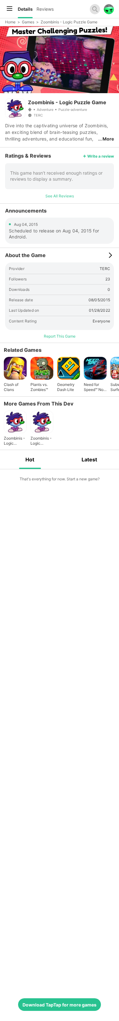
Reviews (45, 9)
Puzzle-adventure (72, 109)
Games (28, 22)
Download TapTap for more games (59, 1004)
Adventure (45, 109)
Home (10, 22)
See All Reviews (59, 196)
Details (25, 9)
